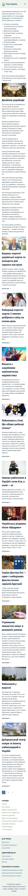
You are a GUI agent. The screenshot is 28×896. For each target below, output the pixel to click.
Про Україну (6, 807)
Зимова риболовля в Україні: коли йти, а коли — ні (14, 481)
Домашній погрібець (8, 824)
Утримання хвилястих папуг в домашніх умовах (12, 626)
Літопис (4, 804)
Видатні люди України (9, 810)
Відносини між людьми (9, 818)
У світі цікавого (7, 829)
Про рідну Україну (8, 859)
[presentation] (14, 243)
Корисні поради (7, 827)
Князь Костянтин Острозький (12, 873)
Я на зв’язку (6, 848)
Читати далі (6, 288)
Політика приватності (9, 845)
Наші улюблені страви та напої (12, 821)
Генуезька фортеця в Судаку (11, 876)
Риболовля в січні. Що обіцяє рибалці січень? (13, 424)
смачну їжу (7, 56)
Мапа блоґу (6, 842)
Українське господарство (10, 812)
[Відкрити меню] (24, 4)
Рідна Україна (6, 856)
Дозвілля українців (8, 815)
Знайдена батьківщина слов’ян (12, 870)
